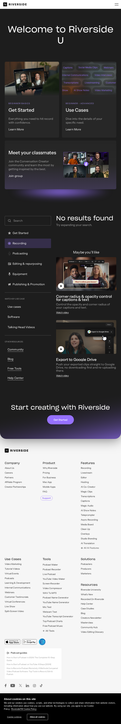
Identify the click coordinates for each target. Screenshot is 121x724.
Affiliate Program (13, 482)
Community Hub (89, 627)
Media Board (87, 524)
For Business (49, 477)
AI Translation (88, 543)
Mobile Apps (49, 486)
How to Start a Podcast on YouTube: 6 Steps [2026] (29, 664)
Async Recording (89, 519)
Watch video (62, 312)
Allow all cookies (37, 717)
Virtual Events (12, 573)
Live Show (10, 606)
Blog (83, 613)
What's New (87, 594)
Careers (9, 472)
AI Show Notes (88, 510)
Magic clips (86, 491)
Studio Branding (89, 538)
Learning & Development (17, 582)
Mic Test (47, 607)
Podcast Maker (50, 564)
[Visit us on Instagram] (34, 685)
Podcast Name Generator (56, 597)
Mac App (47, 482)
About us (9, 468)
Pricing (46, 472)
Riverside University (91, 589)
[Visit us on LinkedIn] (27, 685)
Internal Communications (17, 587)
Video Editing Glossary (92, 631)
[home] (15, 4)
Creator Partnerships (15, 486)
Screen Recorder (51, 583)
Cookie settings (14, 717)
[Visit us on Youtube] (12, 685)
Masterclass (87, 622)
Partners (9, 477)
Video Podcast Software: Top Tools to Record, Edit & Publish (30, 673)
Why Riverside (50, 468)
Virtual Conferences (15, 601)
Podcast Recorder (52, 569)
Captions (85, 500)
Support (46, 498)
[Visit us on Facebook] (5, 685)
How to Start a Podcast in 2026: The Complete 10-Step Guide (31, 659)
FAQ (45, 491)
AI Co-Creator (88, 486)
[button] (116, 4)
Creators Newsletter (91, 617)
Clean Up (85, 529)
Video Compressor (52, 588)
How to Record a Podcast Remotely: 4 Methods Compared (32, 668)
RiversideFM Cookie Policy (24, 709)
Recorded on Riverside (92, 599)
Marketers (86, 573)
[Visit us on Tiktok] (41, 685)
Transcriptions (88, 496)
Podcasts (9, 578)
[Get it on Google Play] (29, 641)
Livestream (86, 472)
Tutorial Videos (12, 568)
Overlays (85, 533)
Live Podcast (49, 574)
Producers (86, 568)
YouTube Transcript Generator (58, 616)
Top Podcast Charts (53, 621)
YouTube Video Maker (54, 578)
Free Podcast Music (53, 625)
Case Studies (87, 608)
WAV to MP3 (49, 593)
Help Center (87, 603)
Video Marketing (13, 564)
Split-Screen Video (14, 611)
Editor (84, 477)
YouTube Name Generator (56, 602)
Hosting (85, 482)
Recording (86, 468)
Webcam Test (50, 611)
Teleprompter (88, 515)
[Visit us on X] (20, 685)
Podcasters (86, 564)
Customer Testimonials (16, 597)
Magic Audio (87, 505)
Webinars (9, 592)
